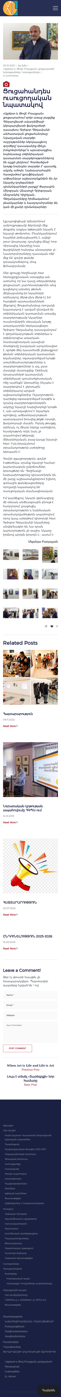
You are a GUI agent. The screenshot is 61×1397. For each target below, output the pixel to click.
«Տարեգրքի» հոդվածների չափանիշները (29, 1283)
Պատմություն (12, 1144)
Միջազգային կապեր (15, 1290)
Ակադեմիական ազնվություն (21, 1219)
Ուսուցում (8, 1209)
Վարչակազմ (12, 1169)
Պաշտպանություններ (17, 1238)
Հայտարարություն (18, 714)
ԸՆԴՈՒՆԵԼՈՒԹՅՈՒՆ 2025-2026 (27, 936)
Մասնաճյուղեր (13, 1178)
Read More (9, 726)
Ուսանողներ (11, 1342)
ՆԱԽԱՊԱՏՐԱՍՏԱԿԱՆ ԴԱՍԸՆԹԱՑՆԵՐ (29, 1321)
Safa (24, 65)
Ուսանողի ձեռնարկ (16, 1253)
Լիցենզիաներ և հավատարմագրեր (24, 1203)
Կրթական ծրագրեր (16, 1214)
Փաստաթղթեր (13, 1198)
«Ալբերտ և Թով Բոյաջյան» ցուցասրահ (28, 1361)
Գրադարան (12, 1366)
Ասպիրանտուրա (15, 1336)
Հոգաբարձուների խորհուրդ (20, 1154)
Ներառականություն (16, 1223)
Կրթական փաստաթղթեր (19, 1258)
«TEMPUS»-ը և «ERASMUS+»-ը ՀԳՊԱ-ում (25, 1300)
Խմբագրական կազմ (18, 1278)
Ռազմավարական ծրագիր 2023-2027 (25, 1149)
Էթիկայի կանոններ (16, 1193)
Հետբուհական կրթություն (19, 1248)
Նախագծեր (12, 1371)
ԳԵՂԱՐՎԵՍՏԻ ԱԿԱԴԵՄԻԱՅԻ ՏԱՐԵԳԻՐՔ (29, 1351)
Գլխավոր (8, 1125)
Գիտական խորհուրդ (16, 1159)
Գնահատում (11, 1228)
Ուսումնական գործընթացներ (21, 1233)
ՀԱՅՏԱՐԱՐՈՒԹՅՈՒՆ (20, 902)
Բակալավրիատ (14, 1326)
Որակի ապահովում (16, 1174)
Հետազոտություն (12, 1268)
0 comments (10, 75)
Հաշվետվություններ (16, 1183)
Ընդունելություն (13, 1316)
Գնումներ (10, 1188)
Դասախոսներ (12, 1347)
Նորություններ (31, 72)
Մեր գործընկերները (16, 1295)
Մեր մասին (9, 1130)
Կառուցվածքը (13, 1164)
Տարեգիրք (11, 1273)
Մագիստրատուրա (16, 1331)
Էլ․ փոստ (10, 1376)
